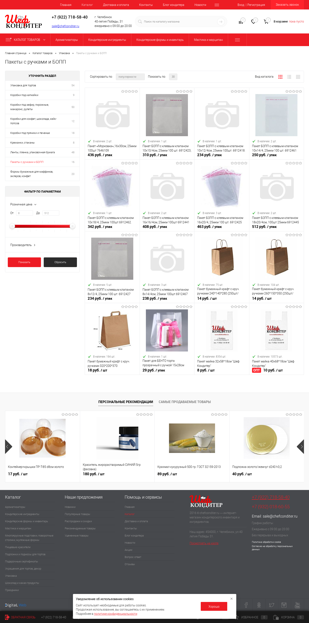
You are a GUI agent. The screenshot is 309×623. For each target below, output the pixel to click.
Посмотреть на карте (204, 543)
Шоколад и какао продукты (22, 582)
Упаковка (11, 575)
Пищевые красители (17, 547)
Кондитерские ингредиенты (22, 514)
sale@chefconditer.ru (65, 26)
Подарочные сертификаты (21, 561)
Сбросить (60, 262)
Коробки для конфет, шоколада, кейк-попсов (33, 121)
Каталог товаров (27, 39)
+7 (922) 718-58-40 (271, 497)
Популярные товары (77, 514)
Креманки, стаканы (22, 142)
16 (72, 162)
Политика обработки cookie (266, 542)
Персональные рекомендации (125, 401)
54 (72, 85)
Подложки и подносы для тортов (25, 554)
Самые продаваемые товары (185, 401)
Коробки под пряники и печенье (30, 132)
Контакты (146, 5)
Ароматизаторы (15, 507)
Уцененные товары (76, 535)
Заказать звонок (287, 4)
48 (72, 152)
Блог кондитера (173, 5)
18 (72, 132)
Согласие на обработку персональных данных (272, 548)
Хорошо (214, 606)
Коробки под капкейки (24, 95)
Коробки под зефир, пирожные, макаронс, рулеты (29, 107)
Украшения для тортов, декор (23, 568)
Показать (24, 262)
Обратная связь (23, 617)
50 (72, 107)
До (38, 213)
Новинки (70, 507)
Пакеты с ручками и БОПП (27, 162)
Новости (200, 5)
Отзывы (130, 564)
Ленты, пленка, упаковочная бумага (32, 152)
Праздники (12, 590)
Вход (241, 5)
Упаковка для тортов (23, 85)
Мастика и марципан (18, 528)
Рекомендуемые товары (80, 528)
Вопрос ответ (133, 557)
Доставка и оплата (116, 5)
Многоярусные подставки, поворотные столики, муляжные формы (29, 538)
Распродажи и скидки (78, 521)
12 (72, 121)
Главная (65, 5)
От (12, 213)
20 (72, 174)
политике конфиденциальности (115, 613)
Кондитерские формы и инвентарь (26, 521)
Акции (128, 549)
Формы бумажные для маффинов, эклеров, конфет (31, 174)
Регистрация (256, 5)
